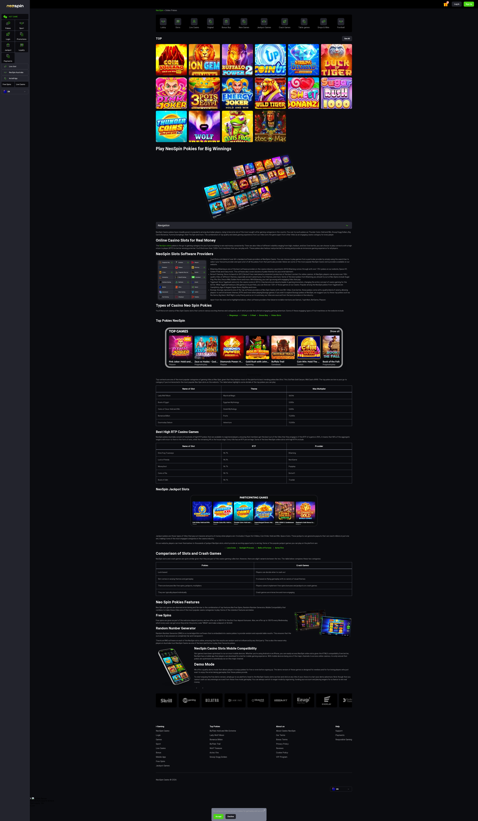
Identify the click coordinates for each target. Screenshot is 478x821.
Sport (21, 28)
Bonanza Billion (216, 739)
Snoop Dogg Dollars (218, 757)
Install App (13, 78)
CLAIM (32, 806)
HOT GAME (13, 17)
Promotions (21, 39)
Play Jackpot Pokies (254, 531)
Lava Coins (231, 548)
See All (347, 39)
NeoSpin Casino (162, 731)
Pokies (8, 28)
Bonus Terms (282, 739)
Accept (218, 817)
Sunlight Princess (246, 548)
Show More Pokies (254, 375)
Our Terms (280, 735)
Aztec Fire (279, 548)
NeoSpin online (165, 246)
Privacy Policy (282, 744)
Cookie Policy (282, 752)
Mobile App (161, 757)
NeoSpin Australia (16, 72)
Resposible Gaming (343, 739)
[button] (446, 4)
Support (339, 731)
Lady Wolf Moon (217, 735)
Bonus (158, 752)
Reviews (279, 748)
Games (159, 739)
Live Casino (20, 84)
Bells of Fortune (265, 548)
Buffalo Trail (215, 744)
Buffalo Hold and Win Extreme (223, 731)
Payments (8, 61)
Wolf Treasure (216, 748)
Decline (231, 817)
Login (8, 39)
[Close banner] (31, 798)
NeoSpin (159, 10)
